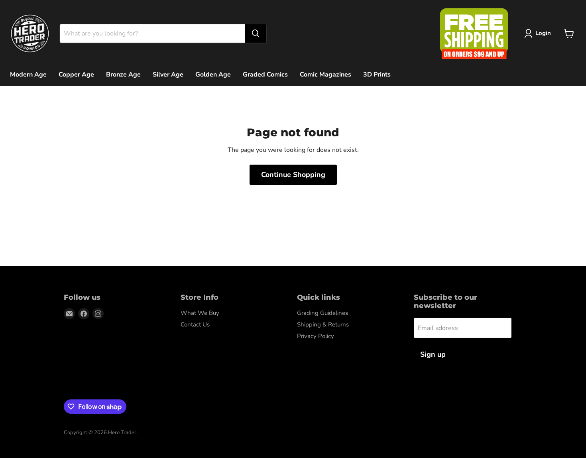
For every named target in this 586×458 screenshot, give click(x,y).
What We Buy (200, 313)
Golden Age (213, 74)
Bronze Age (123, 74)
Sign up (433, 354)
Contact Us (195, 324)
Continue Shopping (293, 174)
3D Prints (377, 74)
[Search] (255, 33)
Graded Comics (265, 74)
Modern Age (28, 74)
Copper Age (76, 74)
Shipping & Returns (323, 324)
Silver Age (168, 74)
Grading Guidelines (322, 313)
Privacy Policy (315, 336)
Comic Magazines (325, 74)
